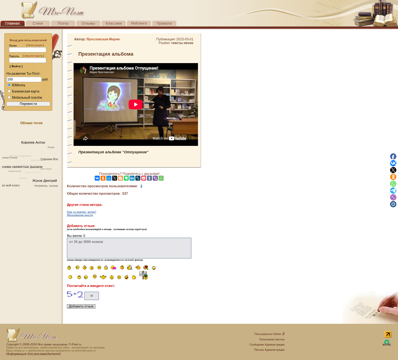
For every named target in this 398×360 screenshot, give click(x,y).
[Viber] (155, 178)
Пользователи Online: (269, 334)
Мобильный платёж (27, 97)
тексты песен (182, 43)
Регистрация (35, 45)
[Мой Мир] (108, 178)
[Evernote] (126, 178)
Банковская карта (25, 91)
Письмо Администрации (269, 349)
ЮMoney (18, 85)
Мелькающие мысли (80, 215)
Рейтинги (139, 23)
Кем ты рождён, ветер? (81, 212)
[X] (114, 178)
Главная (12, 23)
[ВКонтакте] (97, 178)
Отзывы (88, 23)
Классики (114, 23)
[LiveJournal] (137, 178)
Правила (164, 23)
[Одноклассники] (103, 178)
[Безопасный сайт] (386, 345)
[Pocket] (143, 178)
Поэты (63, 23)
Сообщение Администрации (267, 344)
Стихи (38, 23)
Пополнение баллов (271, 339)
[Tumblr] (149, 178)
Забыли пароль (33, 55)
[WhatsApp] (161, 178)
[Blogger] (120, 178)
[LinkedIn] (132, 178)
